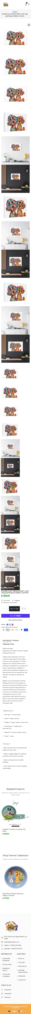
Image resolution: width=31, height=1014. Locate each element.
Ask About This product (10, 602)
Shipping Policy (8, 644)
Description (7, 640)
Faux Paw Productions (15, 1006)
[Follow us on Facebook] (7, 624)
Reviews (16, 640)
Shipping (17, 600)
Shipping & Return (6, 969)
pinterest (7, 997)
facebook (7, 990)
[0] (26, 4)
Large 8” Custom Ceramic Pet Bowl (14, 830)
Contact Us (22, 980)
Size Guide (6, 600)
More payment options (15, 620)
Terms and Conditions (6, 975)
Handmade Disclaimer (6, 960)
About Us (21, 959)
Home (15, 12)
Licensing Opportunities (22, 971)
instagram (7, 994)
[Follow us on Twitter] (10, 624)
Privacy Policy (7, 964)
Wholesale (21, 976)
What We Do (22, 966)
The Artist (21, 962)
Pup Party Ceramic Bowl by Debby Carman (13, 895)
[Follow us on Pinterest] (13, 624)
